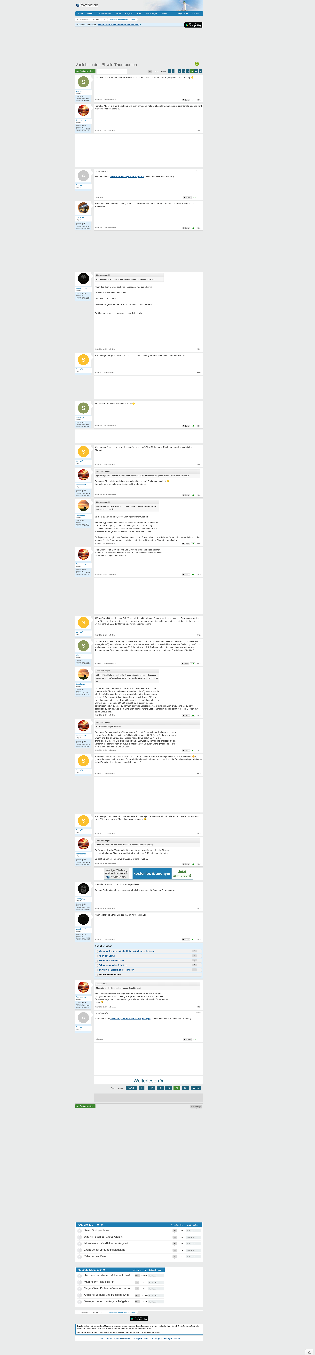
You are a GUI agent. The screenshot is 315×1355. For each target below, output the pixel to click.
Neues (90, 13)
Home (80, 13)
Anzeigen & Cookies (141, 1338)
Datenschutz (127, 1338)
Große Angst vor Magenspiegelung (104, 1249)
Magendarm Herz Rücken (99, 1281)
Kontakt (101, 1338)
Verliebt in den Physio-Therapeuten (106, 64)
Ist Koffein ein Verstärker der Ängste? (106, 1243)
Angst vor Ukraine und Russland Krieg (106, 1294)
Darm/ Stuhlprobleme (96, 1230)
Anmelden (196, 13)
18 (179, 71)
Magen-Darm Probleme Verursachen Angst (109, 1288)
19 (184, 71)
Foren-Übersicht (83, 1312)
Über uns (109, 1338)
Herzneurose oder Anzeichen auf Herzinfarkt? (111, 1275)
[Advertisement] (148, 596)
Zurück (131, 1087)
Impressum (118, 1338)
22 (196, 71)
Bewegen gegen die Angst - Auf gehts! (107, 1301)
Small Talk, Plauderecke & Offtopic (122, 1312)
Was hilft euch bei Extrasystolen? (103, 1236)
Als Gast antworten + (85, 71)
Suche (118, 13)
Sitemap (177, 1338)
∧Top (309, 1352)
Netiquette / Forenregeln (163, 1338)
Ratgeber (129, 13)
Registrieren (183, 13)
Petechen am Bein (95, 1256)
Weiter (196, 1087)
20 (188, 71)
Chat (139, 13)
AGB (151, 1338)
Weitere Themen (99, 1312)
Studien (165, 13)
